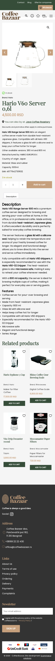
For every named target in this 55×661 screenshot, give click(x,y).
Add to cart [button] (14, 403)
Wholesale (47, 7)
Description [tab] (11, 196)
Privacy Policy (25, 620)
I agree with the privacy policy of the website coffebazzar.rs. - (23, 619)
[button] (48, 27)
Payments (7, 588)
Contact (20, 2)
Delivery (6, 583)
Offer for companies (43, 2)
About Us (7, 564)
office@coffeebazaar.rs (18, 547)
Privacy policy (9, 573)
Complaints (8, 593)
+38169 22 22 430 (14, 541)
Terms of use (9, 568)
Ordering (7, 578)
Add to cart (39, 184)
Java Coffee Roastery (38, 122)
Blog (29, 2)
